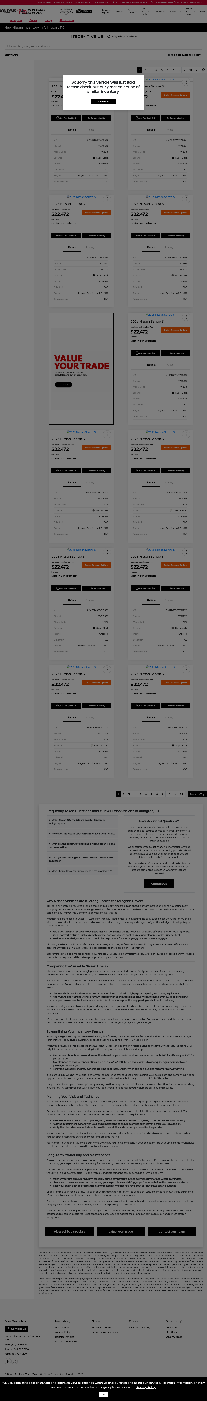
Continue (103, 101)
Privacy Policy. (146, 1387)
